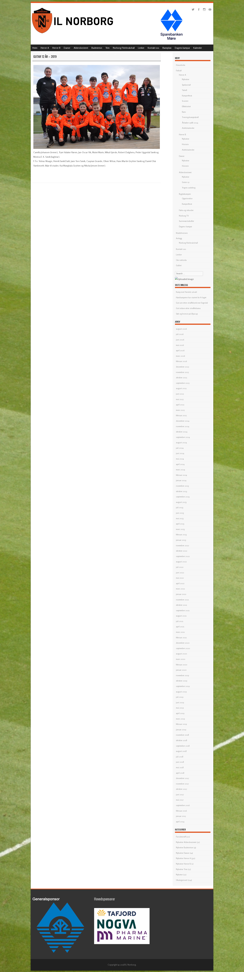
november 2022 (182, 545)
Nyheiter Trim (181, 869)
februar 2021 (181, 637)
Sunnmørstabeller (186, 221)
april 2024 (180, 464)
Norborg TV (184, 215)
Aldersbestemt (81, 47)
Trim (107, 47)
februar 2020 (181, 664)
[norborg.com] (73, 34)
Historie (185, 144)
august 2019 (181, 691)
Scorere (185, 101)
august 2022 (181, 561)
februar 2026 (181, 361)
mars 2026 (180, 356)
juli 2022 (179, 567)
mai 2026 (180, 345)
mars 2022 (180, 588)
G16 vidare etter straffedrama (188, 308)
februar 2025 (181, 415)
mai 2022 (180, 578)
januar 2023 (181, 540)
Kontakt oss (153, 47)
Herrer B (56, 47)
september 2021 (183, 610)
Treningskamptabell (190, 117)
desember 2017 (182, 778)
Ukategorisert (181, 880)
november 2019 (182, 675)
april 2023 (180, 523)
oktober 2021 (181, 605)
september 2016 (183, 805)
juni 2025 (180, 394)
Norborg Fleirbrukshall (124, 47)
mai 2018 (180, 767)
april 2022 (180, 583)
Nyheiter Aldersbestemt (186, 842)
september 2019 (183, 686)
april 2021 (180, 626)
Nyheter (179, 874)
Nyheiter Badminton (184, 847)
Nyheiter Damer (182, 853)
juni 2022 (180, 572)
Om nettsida (181, 260)
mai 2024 (180, 459)
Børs (184, 112)
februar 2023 (181, 534)
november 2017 (182, 783)
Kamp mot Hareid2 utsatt (186, 292)
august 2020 (181, 653)
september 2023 (183, 496)
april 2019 (180, 713)
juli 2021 (179, 621)
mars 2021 (180, 632)
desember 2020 (183, 643)
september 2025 (183, 383)
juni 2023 (180, 513)
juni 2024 (180, 453)
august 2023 (181, 502)
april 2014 (180, 821)
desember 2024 (182, 421)
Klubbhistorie (182, 233)
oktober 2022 (181, 551)
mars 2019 (180, 718)
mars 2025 (180, 410)
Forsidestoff (181, 836)
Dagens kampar (182, 47)
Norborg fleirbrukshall (188, 243)
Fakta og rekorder (186, 210)
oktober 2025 (181, 377)
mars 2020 (180, 659)
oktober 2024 (181, 431)
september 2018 (183, 746)
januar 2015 (181, 816)
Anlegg (179, 238)
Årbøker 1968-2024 (190, 122)
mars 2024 (180, 469)
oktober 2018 (181, 740)
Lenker (141, 47)
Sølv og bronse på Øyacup (187, 313)
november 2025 (182, 372)
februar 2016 (181, 811)
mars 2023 (180, 529)
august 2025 (181, 388)
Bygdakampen (185, 194)
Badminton (96, 47)
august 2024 (181, 442)
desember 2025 (182, 366)
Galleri (179, 265)
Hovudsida (180, 65)
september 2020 (183, 648)
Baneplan (167, 47)
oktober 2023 (181, 491)
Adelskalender (188, 128)
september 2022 (183, 556)
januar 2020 (181, 670)
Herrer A (45, 47)
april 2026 (180, 350)
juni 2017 (180, 794)
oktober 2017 (181, 789)
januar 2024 (181, 480)
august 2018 (181, 751)
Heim (34, 47)
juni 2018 (180, 762)
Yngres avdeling (188, 187)
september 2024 (183, 437)
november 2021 (182, 599)
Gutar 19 (185, 182)
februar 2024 (181, 475)
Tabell (184, 90)
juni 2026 (180, 339)
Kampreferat (187, 95)
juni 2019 (180, 702)
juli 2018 (179, 756)
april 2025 (180, 404)
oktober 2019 (181, 680)
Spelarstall (186, 85)
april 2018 (180, 773)
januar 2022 (181, 594)
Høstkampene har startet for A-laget (191, 297)
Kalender (197, 47)
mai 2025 (180, 399)
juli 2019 (179, 697)
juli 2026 (179, 334)
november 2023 (182, 486)
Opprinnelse (187, 198)
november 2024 (182, 426)
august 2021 (181, 615)
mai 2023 (180, 518)
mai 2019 (180, 708)
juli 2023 (179, 507)
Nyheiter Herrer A (183, 858)
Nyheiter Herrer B (183, 864)
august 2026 (181, 329)
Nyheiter (185, 79)
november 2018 (182, 735)
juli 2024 (179, 448)
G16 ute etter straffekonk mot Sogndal (192, 303)
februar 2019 (181, 724)
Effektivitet (186, 106)
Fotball (179, 70)
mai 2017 (179, 800)
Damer (67, 47)
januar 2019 (181, 729)
